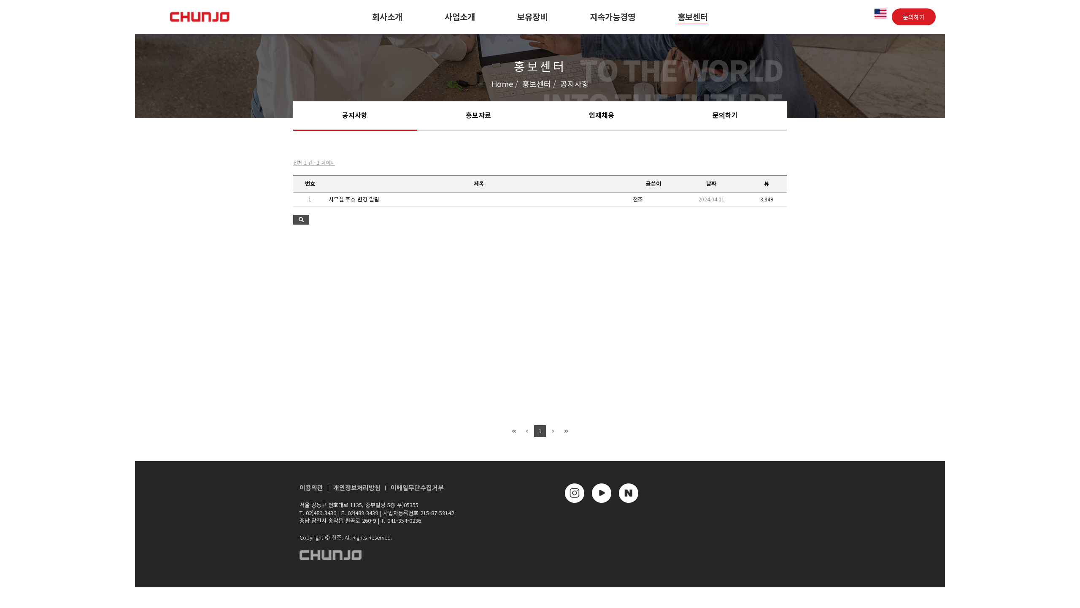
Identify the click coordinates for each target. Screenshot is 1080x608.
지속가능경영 (612, 17)
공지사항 (354, 115)
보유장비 (532, 17)
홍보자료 (478, 115)
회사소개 (387, 17)
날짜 (711, 183)
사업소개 (460, 17)
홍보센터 (693, 17)
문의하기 (914, 17)
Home (502, 83)
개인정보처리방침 (357, 487)
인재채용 (601, 115)
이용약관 (311, 487)
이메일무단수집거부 (417, 487)
